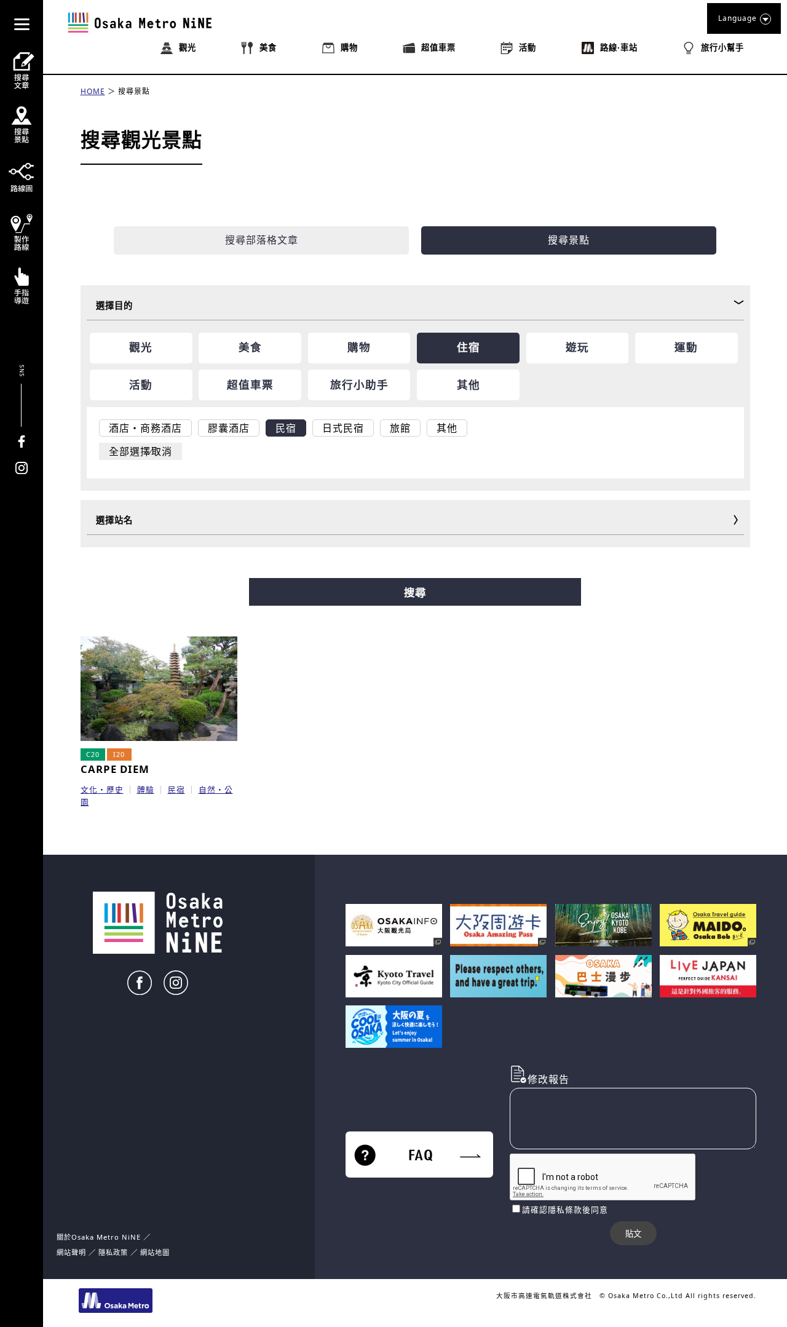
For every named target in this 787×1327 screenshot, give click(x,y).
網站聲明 (71, 1252)
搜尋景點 (134, 91)
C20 (93, 754)
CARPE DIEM (115, 769)
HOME (93, 91)
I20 (119, 754)
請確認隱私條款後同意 (565, 1209)
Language (737, 18)
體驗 (145, 789)
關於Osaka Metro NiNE (99, 1237)
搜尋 (415, 593)
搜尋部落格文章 (261, 240)
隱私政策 (114, 1252)
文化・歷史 (102, 789)
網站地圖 (155, 1252)
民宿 (176, 789)
